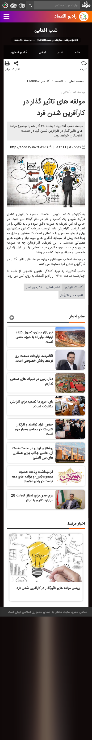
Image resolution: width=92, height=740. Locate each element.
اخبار (60, 52)
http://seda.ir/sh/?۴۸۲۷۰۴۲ (29, 147)
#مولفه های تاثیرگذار (71, 295)
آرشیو (42, 52)
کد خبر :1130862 (38, 81)
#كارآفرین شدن (33, 287)
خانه (77, 52)
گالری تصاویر (19, 52)
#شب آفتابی (53, 287)
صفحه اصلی (76, 81)
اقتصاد (59, 81)
